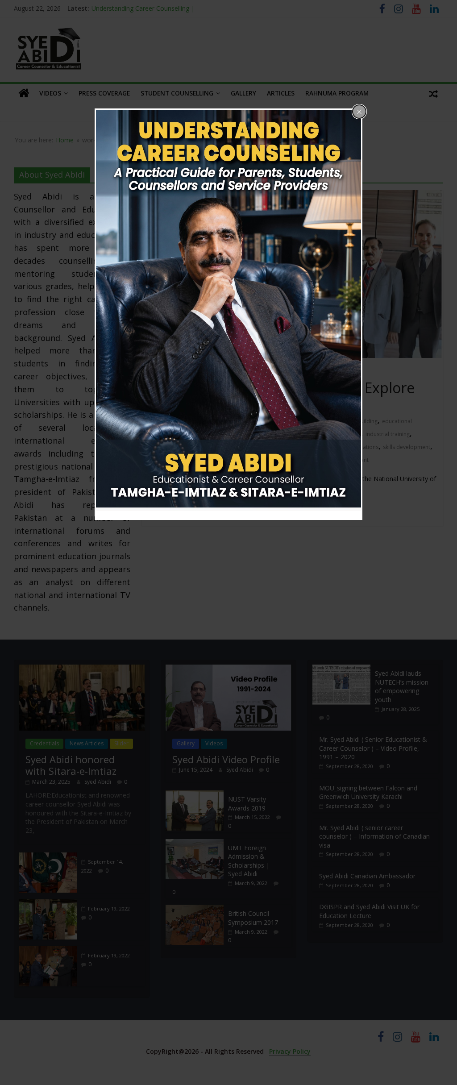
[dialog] (228, 314)
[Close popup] (359, 111)
